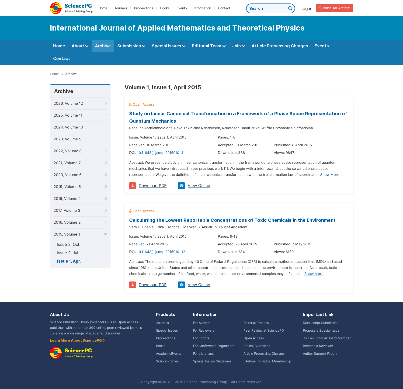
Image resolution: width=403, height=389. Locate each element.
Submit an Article (334, 8)
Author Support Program (321, 353)
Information (202, 8)
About (78, 45)
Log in (306, 8)
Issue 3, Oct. (68, 244)
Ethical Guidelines (256, 346)
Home (102, 8)
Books (165, 8)
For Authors (201, 323)
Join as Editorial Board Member (327, 338)
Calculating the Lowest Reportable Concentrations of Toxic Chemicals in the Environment (232, 220)
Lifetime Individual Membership (267, 361)
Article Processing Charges (280, 45)
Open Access (253, 338)
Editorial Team (207, 45)
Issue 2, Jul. (68, 252)
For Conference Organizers (213, 346)
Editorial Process (256, 323)
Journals (120, 8)
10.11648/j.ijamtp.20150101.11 (161, 153)
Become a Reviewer (318, 346)
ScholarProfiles (167, 361)
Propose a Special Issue (321, 330)
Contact (224, 8)
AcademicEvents (168, 353)
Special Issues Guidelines (212, 361)
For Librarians (203, 353)
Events (182, 8)
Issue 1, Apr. (69, 261)
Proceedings (143, 8)
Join (237, 45)
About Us (59, 314)
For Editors (201, 338)
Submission (129, 45)
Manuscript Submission (320, 323)
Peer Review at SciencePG (263, 330)
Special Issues (167, 45)
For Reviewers (203, 330)
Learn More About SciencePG (76, 340)
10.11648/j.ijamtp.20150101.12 (161, 252)
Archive (103, 45)
